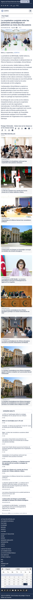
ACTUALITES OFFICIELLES (8, 519)
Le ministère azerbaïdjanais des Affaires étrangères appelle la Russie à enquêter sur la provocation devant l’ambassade (16, 372)
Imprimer (13, 27)
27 (18, 584)
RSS (2, 561)
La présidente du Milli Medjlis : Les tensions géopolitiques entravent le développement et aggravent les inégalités (14, 280)
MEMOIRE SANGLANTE (7, 540)
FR (9, 5)
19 (14, 581)
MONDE (3, 538)
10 (5, 579)
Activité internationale (8, 553)
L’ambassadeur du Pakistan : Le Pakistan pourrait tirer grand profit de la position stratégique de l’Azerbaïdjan (16, 463)
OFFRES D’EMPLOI (5, 557)
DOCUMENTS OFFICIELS (7, 521)
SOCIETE (3, 529)
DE (7, 5)
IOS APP (3, 566)
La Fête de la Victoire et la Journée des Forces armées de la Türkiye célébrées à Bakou (14, 191)
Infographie (4, 542)
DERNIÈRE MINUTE (9, 411)
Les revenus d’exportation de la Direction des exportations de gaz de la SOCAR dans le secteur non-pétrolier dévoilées (15, 440)
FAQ (2, 559)
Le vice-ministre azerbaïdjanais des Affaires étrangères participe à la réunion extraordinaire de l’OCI (15, 311)
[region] (17, 463)
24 (5, 584)
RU (3, 5)
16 (30, 579)
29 (26, 584)
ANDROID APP (4, 563)
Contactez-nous (6, 549)
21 (22, 581)
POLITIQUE (5, 16)
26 (14, 584)
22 (26, 581)
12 (14, 579)
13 (18, 579)
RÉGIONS (3, 527)
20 (18, 581)
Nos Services (5, 555)
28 (22, 584)
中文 (17, 5)
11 (9, 579)
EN (5, 5)
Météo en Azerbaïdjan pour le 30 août (12, 421)
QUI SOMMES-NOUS (6, 551)
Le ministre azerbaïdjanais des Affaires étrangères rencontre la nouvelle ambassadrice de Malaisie (16, 341)
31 (5, 586)
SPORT (2, 536)
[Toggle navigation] (30, 11)
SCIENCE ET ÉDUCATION (7, 534)
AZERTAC (17, 52)
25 (9, 584)
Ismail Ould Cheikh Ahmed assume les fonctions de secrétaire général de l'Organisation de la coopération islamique (16, 448)
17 (5, 581)
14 (22, 579)
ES (11, 5)
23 (30, 581)
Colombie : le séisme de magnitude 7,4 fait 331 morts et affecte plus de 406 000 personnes (16, 426)
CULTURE (3, 531)
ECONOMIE (4, 525)
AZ (1, 5)
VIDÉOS (3, 544)
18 (9, 581)
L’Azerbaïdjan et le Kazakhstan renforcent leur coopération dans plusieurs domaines (14, 162)
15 (26, 579)
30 (30, 584)
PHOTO (3, 546)
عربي (14, 5)
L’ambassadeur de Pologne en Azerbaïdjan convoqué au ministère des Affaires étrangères (16, 250)
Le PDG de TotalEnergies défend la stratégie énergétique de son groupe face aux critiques (14, 415)
